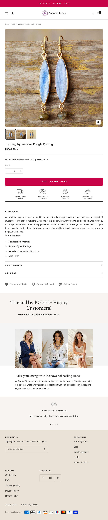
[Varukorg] (98, 13)
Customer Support (45, 284)
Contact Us (10, 475)
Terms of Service (81, 462)
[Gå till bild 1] (50, 424)
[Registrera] (44, 449)
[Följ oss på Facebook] (43, 478)
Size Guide (10, 273)
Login (76, 457)
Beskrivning (12, 212)
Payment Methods (18, 284)
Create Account (81, 452)
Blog (76, 447)
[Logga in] (92, 13)
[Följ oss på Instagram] (50, 478)
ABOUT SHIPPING (13, 265)
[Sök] (12, 13)
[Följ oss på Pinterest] (57, 478)
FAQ (7, 480)
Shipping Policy (12, 485)
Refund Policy (70, 284)
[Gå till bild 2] (52, 424)
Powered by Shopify (29, 505)
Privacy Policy (12, 491)
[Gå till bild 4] (57, 424)
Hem (7, 24)
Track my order (81, 441)
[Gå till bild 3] (55, 424)
